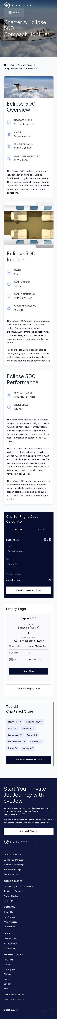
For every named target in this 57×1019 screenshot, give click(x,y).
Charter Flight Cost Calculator (18, 886)
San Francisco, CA (17, 741)
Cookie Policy (10, 948)
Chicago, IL (35, 741)
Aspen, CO (32, 735)
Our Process (9, 917)
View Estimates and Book (28, 590)
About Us (8, 912)
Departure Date (13, 574)
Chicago (8, 974)
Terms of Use (10, 938)
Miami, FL (12, 728)
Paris (6, 988)
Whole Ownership (12, 869)
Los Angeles (9, 969)
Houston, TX (28, 728)
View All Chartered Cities (29, 759)
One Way (17, 529)
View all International (14, 999)
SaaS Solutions (11, 874)
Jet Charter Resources (14, 891)
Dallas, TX (12, 748)
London (7, 984)
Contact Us (9, 926)
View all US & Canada (14, 994)
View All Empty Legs (28, 688)
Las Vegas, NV (15, 735)
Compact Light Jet (13, 68)
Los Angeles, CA (34, 722)
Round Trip (40, 529)
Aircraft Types (25, 65)
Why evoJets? (10, 922)
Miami (6, 979)
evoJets (14, 1010)
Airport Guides (11, 896)
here (47, 822)
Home (11, 65)
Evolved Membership (14, 864)
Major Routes (10, 901)
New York (8, 960)
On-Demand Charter (14, 860)
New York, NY (14, 722)
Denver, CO (27, 748)
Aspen (7, 964)
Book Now (28, 671)
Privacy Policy (10, 943)
